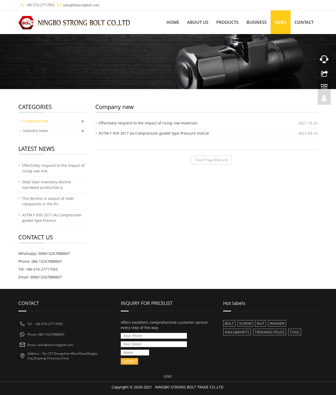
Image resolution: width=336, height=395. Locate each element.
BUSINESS (256, 22)
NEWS (281, 22)
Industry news (35, 130)
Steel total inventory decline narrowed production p (46, 184)
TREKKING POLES (270, 332)
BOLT (229, 323)
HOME (172, 22)
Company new (35, 120)
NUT (260, 323)
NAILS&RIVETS (237, 332)
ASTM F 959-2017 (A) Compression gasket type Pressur (52, 217)
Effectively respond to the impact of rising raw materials (148, 122)
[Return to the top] (324, 100)
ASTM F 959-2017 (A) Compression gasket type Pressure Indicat (154, 133)
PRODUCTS (227, 22)
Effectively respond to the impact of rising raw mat (53, 168)
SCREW (245, 323)
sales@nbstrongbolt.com (81, 5)
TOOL (295, 332)
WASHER (277, 323)
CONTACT (304, 22)
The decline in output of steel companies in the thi (48, 201)
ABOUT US (197, 22)
